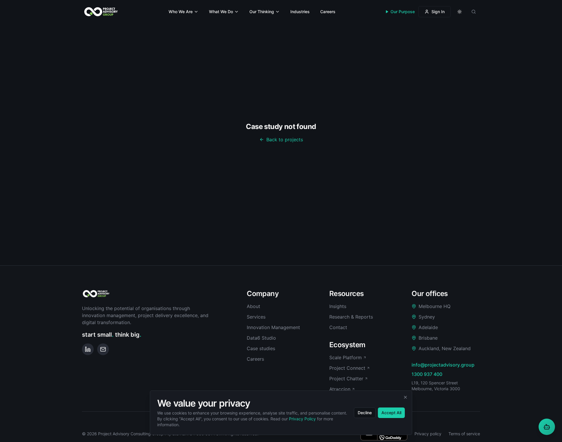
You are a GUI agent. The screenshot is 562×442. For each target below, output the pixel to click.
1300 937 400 (427, 374)
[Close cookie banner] (405, 397)
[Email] (103, 349)
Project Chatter (346, 378)
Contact (338, 327)
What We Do (221, 11)
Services (256, 317)
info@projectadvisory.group (443, 365)
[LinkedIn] (88, 349)
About (253, 306)
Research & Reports (351, 317)
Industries (300, 11)
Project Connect (347, 368)
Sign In (438, 11)
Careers (327, 11)
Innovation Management (273, 327)
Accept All (391, 412)
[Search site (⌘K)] (473, 11)
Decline (365, 412)
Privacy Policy (302, 418)
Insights (337, 306)
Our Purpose (402, 11)
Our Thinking (261, 11)
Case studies (261, 348)
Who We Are (181, 11)
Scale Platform (345, 357)
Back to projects (284, 139)
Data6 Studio (261, 338)
